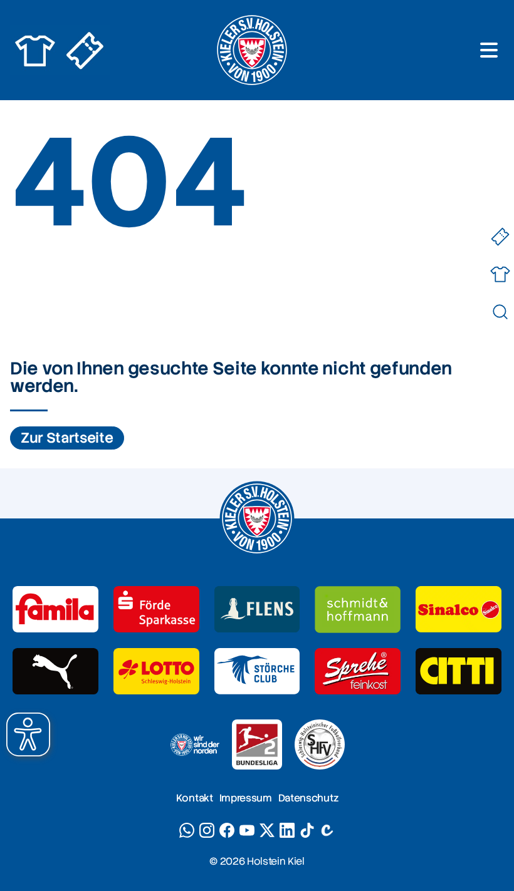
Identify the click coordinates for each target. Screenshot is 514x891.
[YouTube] (246, 830)
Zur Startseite (67, 438)
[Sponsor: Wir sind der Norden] (194, 744)
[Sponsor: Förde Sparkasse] (156, 609)
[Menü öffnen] (489, 50)
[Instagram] (206, 830)
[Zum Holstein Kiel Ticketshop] (85, 50)
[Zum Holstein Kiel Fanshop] (35, 50)
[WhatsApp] (186, 830)
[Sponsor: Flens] (257, 609)
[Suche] (500, 312)
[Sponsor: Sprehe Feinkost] (358, 671)
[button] (28, 734)
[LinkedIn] (287, 830)
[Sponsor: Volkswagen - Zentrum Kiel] (358, 609)
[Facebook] (226, 830)
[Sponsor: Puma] (55, 671)
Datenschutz (308, 798)
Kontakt (194, 798)
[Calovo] (327, 830)
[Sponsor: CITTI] (458, 671)
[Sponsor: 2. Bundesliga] (257, 744)
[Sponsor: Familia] (55, 609)
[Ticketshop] (500, 237)
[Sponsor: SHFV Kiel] (320, 744)
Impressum (245, 798)
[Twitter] (267, 830)
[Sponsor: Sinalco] (458, 609)
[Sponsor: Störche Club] (257, 671)
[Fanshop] (500, 274)
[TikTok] (307, 830)
